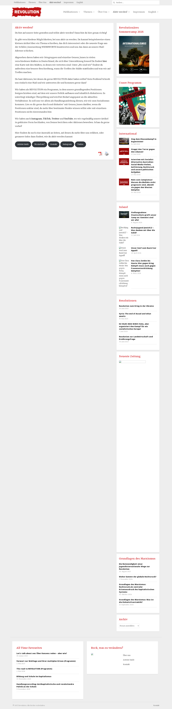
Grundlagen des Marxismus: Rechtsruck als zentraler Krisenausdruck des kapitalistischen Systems (136, 588)
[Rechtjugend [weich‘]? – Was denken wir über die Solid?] (124, 235)
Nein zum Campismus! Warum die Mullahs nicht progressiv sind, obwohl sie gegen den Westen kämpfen (143, 185)
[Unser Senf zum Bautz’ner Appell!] (124, 252)
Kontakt (53, 144)
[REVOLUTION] (26, 12)
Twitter (55, 118)
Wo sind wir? (39, 144)
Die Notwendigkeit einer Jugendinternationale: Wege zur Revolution (134, 566)
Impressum (69, 2)
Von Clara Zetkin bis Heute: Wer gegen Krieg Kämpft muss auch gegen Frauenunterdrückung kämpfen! (143, 265)
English (80, 2)
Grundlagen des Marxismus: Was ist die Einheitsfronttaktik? (136, 600)
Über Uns (42, 2)
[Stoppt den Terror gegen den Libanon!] (124, 151)
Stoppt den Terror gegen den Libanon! (143, 150)
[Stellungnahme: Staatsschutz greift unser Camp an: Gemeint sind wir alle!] (124, 214)
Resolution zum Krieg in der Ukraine (136, 306)
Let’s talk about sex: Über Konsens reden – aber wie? (41, 653)
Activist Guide (23, 144)
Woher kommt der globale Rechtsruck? (137, 576)
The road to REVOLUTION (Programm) (34, 669)
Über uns (126, 655)
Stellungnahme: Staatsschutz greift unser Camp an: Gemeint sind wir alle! (143, 216)
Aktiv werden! (55, 2)
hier (105, 61)
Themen (32, 2)
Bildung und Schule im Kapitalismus (33, 676)
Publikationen (19, 2)
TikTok (47, 118)
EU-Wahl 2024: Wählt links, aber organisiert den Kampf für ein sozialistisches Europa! (134, 326)
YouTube (68, 118)
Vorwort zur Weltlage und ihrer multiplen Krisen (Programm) (46, 661)
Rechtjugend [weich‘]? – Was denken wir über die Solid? (143, 230)
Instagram (36, 118)
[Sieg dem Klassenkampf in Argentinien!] (124, 141)
